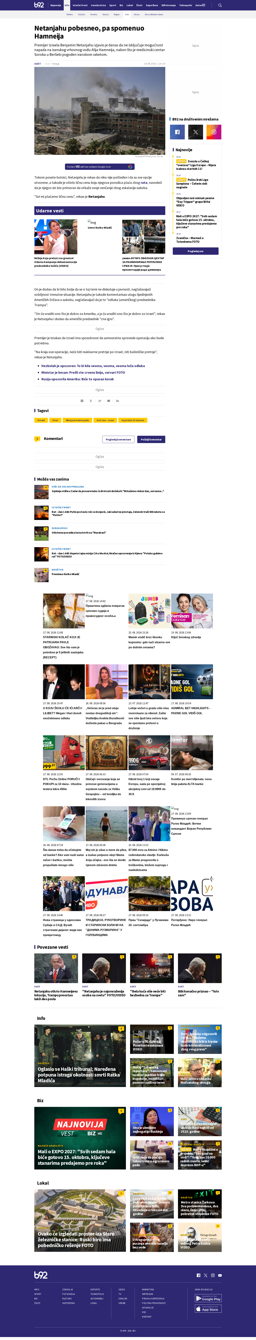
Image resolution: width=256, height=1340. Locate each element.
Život (37, 1303)
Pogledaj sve (195, 251)
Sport (37, 1294)
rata (144, 182)
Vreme (122, 1303)
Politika (138, 1062)
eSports (95, 1289)
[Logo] (39, 5)
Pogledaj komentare (118, 439)
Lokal (94, 1303)
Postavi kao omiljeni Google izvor (89, 166)
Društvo (57, 569)
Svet (37, 63)
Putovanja (68, 1294)
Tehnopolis (97, 1294)
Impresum (147, 1294)
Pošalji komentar (151, 439)
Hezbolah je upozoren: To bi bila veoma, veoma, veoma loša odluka (93, 366)
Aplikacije (148, 1307)
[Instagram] (214, 132)
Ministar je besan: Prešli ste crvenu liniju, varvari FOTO (83, 372)
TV (120, 1294)
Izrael (42, 420)
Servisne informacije (147, 1234)
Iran (56, 420)
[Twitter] (195, 132)
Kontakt (147, 1316)
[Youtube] (220, 1275)
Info (36, 1289)
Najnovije (56, 5)
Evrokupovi (60, 528)
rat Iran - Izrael (106, 420)
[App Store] (208, 1309)
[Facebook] (177, 132)
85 (46, 570)
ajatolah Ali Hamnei (133, 420)
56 (46, 487)
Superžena (68, 1303)
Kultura (67, 1298)
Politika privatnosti (154, 1303)
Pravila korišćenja (153, 1298)
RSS (144, 1312)
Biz (36, 1298)
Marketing (148, 1289)
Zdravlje (67, 1289)
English (123, 1298)
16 (46, 549)
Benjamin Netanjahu (78, 420)
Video (122, 1289)
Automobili (97, 1298)
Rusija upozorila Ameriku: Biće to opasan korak (77, 379)
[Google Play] (208, 1298)
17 (46, 508)
